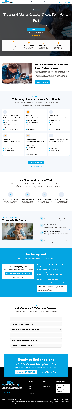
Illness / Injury (31, 393)
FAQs (44, 1)
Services (25, 1)
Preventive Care (32, 383)
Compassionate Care (33, 391)
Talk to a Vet (36, 29)
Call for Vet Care (42, 82)
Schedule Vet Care (36, 162)
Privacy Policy (56, 399)
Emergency (39, 1)
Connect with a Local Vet (47, 372)
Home (21, 1)
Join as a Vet (49, 1)
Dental (30, 388)
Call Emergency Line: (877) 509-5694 (18, 273)
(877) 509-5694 (65, 2)
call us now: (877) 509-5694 (25, 372)
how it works (46, 383)
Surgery (30, 386)
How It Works (32, 1)
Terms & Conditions (66, 399)
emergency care (46, 386)
